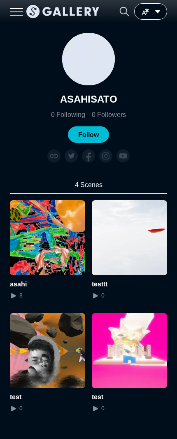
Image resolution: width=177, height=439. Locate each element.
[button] (124, 11)
